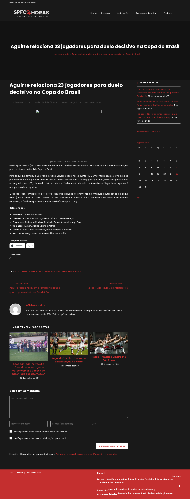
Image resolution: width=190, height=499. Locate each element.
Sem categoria (70, 102)
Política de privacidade (141, 489)
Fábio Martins (20, 102)
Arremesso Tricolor (107, 494)
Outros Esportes (164, 479)
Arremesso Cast (137, 493)
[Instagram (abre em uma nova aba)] (176, 2)
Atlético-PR (21, 271)
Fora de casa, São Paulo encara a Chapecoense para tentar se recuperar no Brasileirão (158, 93)
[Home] (51, 54)
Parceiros (122, 489)
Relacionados (74, 271)
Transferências (105, 482)
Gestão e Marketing (117, 479)
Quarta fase (61, 271)
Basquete (122, 493)
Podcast (168, 493)
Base (131, 479)
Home (100, 473)
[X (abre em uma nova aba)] (169, 2)
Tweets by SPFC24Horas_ (149, 131)
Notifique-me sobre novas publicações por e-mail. (40, 438)
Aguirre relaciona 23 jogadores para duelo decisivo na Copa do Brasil (106, 54)
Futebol (101, 479)
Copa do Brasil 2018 (45, 271)
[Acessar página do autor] (15, 309)
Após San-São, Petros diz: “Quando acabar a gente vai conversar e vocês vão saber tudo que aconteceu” (28, 369)
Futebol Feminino (145, 479)
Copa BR (31, 271)
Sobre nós (102, 490)
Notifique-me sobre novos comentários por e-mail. (40, 431)
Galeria (111, 489)
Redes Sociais (155, 493)
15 (177, 167)
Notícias (176, 476)
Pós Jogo (119, 482)
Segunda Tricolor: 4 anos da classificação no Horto (69, 360)
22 (177, 173)
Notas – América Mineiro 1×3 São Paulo (109, 358)
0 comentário (93, 102)
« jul (138, 197)
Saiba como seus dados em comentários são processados (86, 454)
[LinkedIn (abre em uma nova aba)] (179, 2)
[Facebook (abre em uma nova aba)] (173, 2)
